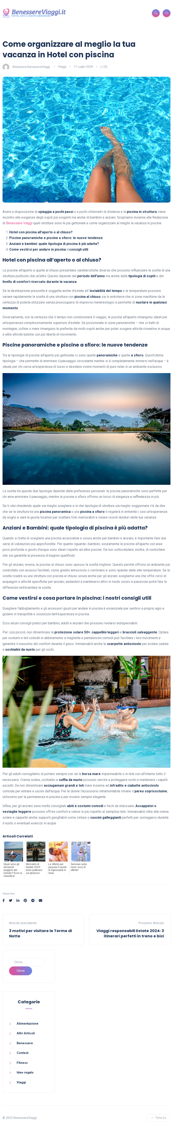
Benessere (25, 1043)
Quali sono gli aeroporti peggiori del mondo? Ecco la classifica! (13, 870)
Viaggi (62, 66)
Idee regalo (25, 1072)
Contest (22, 1053)
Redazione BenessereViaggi (31, 66)
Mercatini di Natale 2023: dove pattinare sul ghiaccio (34, 869)
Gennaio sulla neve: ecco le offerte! (79, 867)
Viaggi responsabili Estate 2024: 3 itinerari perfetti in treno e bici (130, 933)
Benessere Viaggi (19, 223)
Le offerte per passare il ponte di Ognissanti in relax (57, 869)
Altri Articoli (26, 1033)
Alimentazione (27, 1023)
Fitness (22, 1063)
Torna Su (160, 1117)
